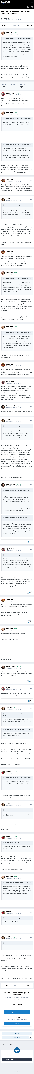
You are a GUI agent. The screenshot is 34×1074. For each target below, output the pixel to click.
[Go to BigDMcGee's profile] (3, 94)
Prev (5, 25)
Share (17, 1033)
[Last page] (32, 25)
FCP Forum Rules (8, 1059)
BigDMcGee (10, 93)
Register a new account (17, 1012)
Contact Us (17, 1071)
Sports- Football (16, 19)
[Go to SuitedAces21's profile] (3, 407)
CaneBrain (9, 180)
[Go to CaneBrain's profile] (3, 180)
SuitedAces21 (7, 18)
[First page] (2, 25)
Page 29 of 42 (17, 25)
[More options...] (31, 33)
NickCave (9, 32)
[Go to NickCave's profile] (3, 33)
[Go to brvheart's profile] (3, 772)
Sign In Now (17, 1023)
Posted (13, 34)
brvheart (9, 771)
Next (28, 25)
